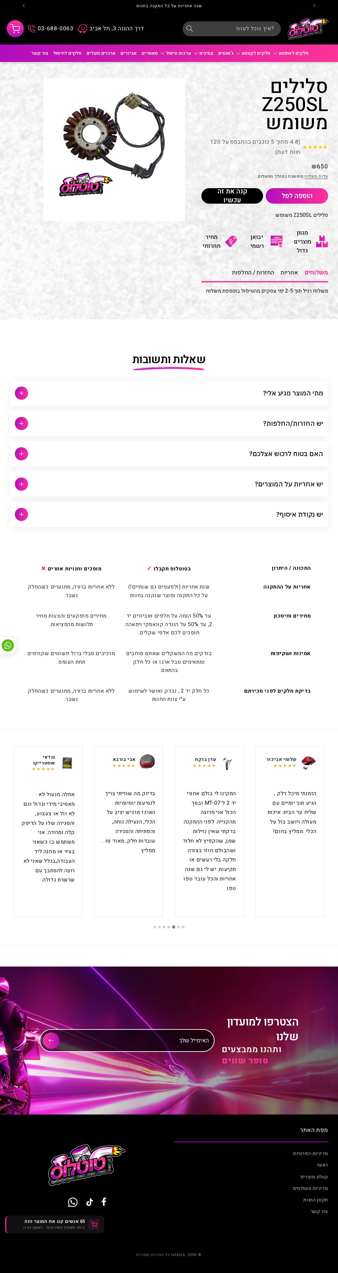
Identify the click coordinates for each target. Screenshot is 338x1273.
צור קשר (319, 1211)
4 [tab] (169, 927)
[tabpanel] (290, 831)
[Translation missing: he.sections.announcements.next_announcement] (24, 6)
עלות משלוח (316, 176)
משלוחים (316, 272)
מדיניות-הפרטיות (310, 1153)
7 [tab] (154, 927)
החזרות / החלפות (253, 272)
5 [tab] (164, 927)
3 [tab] (174, 927)
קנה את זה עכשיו (232, 196)
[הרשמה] (51, 1040)
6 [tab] (159, 927)
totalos (178, 1255)
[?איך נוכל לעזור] (190, 28)
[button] (15, 28)
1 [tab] (183, 927)
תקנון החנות (315, 1200)
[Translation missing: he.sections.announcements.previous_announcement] (314, 6)
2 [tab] (178, 927)
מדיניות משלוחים (310, 1188)
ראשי (322, 1165)
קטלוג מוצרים (314, 1176)
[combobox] (232, 28)
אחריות (289, 272)
